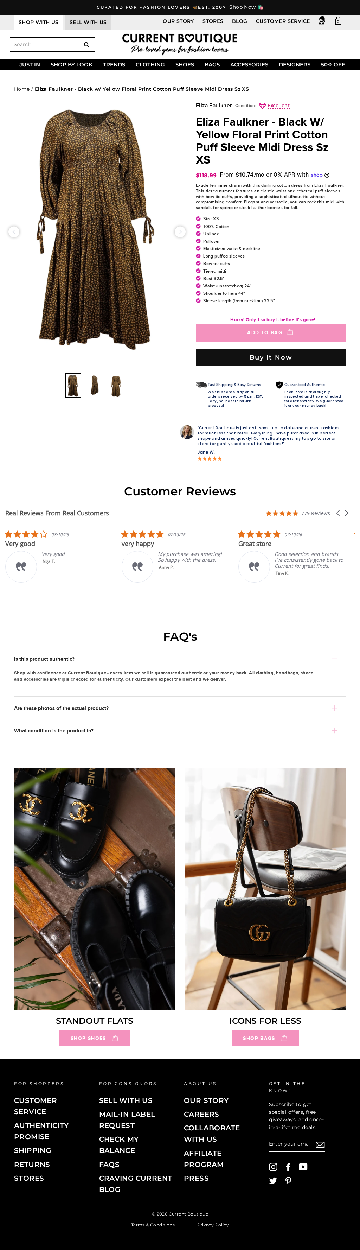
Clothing (150, 64)
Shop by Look (71, 64)
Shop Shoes (88, 1038)
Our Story (178, 21)
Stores (212, 21)
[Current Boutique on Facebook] (288, 1167)
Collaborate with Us (212, 1133)
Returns (32, 1164)
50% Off (333, 64)
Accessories (249, 64)
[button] (338, 513)
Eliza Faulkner (214, 105)
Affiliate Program (204, 1159)
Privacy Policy (213, 1224)
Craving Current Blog (135, 1184)
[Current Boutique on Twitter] (273, 1180)
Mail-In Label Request (127, 1120)
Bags (212, 64)
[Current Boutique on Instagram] (273, 1167)
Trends (114, 64)
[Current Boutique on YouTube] (303, 1167)
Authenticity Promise (41, 1131)
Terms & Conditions (153, 1224)
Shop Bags (259, 1038)
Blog (240, 21)
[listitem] (149, 556)
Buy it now (271, 357)
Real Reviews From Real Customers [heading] (57, 513)
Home (22, 89)
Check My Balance (119, 1145)
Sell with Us (126, 1100)
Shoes (184, 64)
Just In (29, 64)
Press (196, 1178)
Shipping (32, 1150)
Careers (201, 1114)
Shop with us (39, 22)
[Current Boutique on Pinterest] (288, 1180)
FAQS (109, 1164)
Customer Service (283, 21)
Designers (294, 64)
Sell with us (88, 22)
